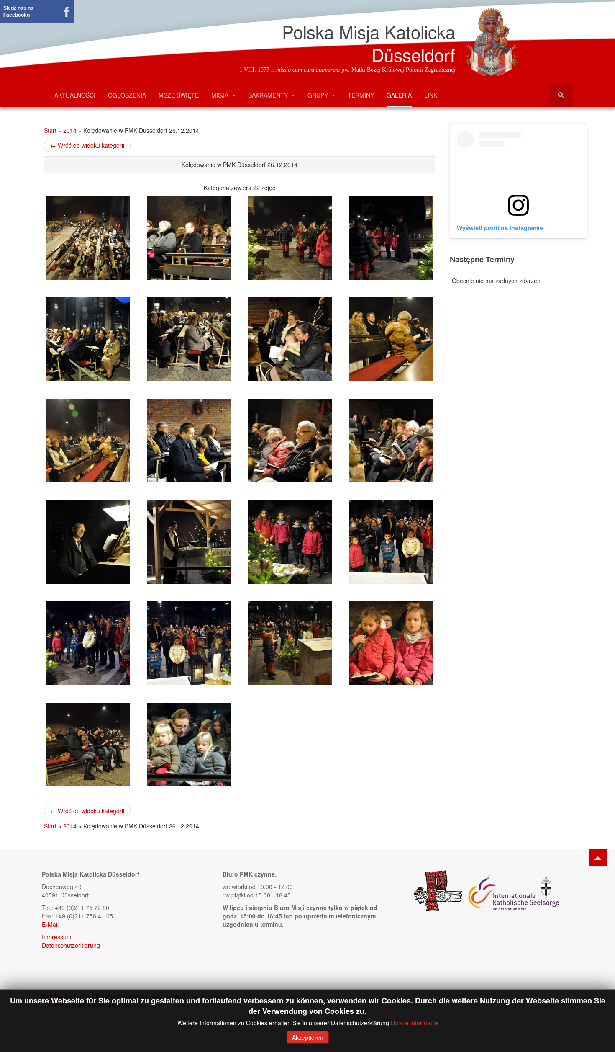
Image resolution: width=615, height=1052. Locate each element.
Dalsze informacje (414, 1022)
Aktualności (74, 95)
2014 (70, 130)
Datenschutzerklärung (71, 945)
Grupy (319, 95)
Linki (431, 95)
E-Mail (50, 924)
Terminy (361, 95)
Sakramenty (269, 95)
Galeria (399, 95)
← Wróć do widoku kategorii (87, 145)
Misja (220, 95)
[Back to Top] (598, 857)
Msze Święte (179, 95)
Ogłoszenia (127, 95)
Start (50, 130)
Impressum (57, 937)
